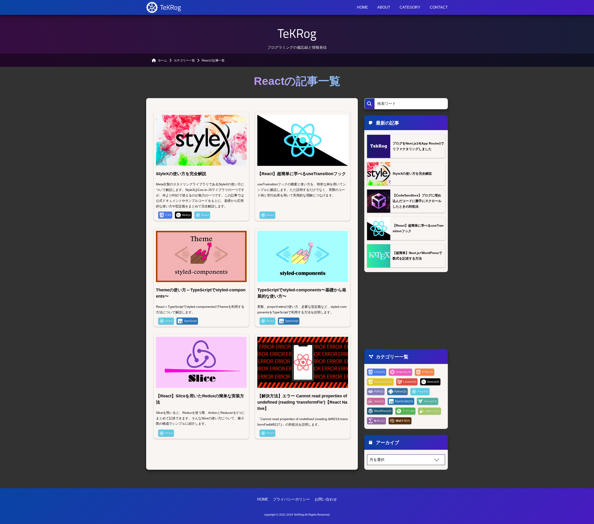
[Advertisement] (406, 310)
